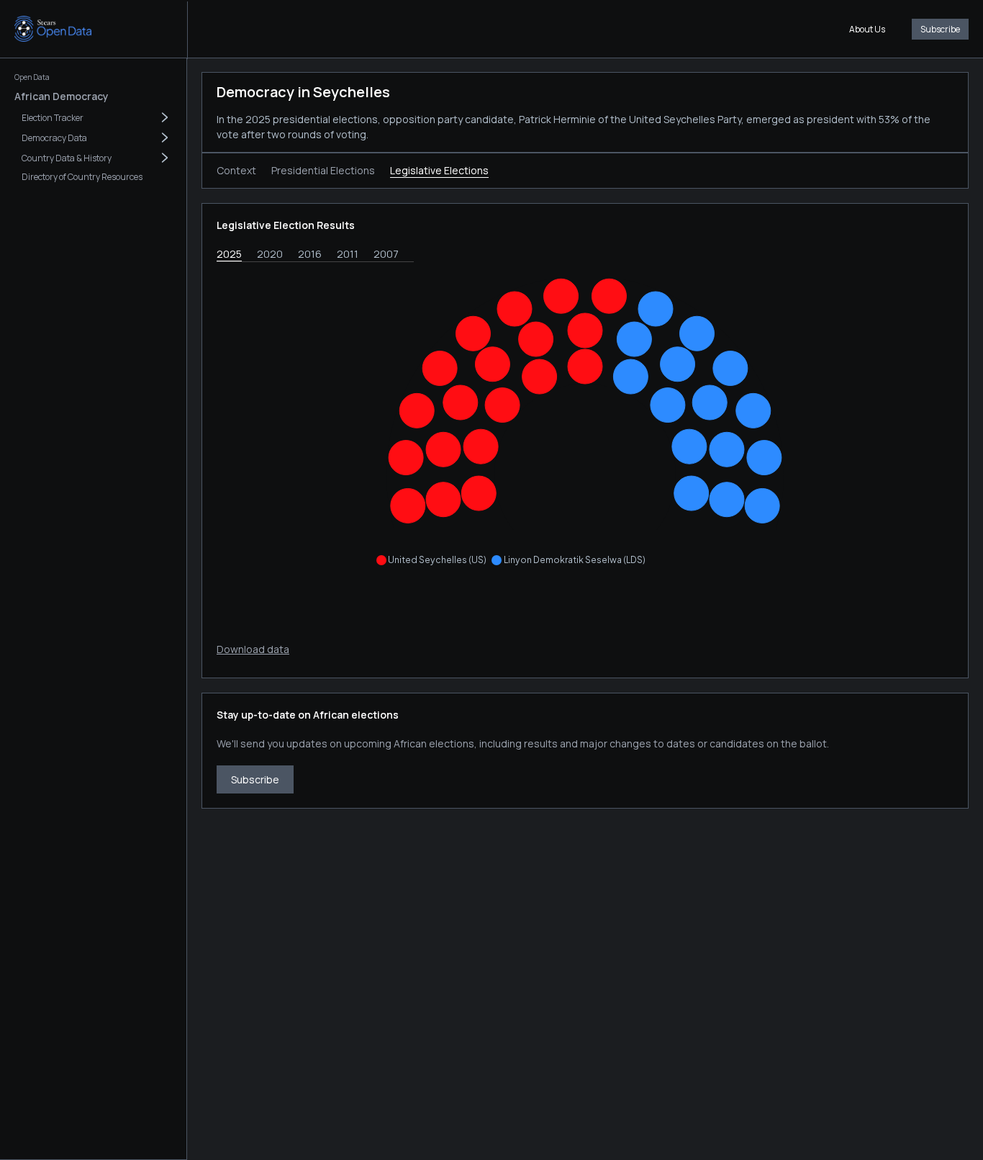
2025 (229, 254)
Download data (253, 649)
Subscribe (940, 29)
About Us (867, 29)
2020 (270, 254)
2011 (347, 254)
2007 (386, 254)
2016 (310, 254)
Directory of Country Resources (82, 177)
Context (236, 170)
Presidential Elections (323, 170)
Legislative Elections (439, 170)
